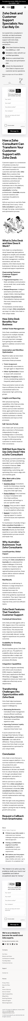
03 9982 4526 (10, 1011)
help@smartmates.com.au (8, 1012)
